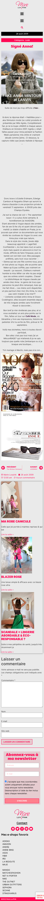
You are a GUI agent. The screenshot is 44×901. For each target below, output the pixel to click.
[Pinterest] (26, 829)
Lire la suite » (7, 534)
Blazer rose (11, 577)
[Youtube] (31, 829)
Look (27, 40)
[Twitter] (17, 829)
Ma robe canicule (16, 521)
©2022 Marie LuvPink (8, 899)
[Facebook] (13, 829)
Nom (3, 711)
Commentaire (8, 680)
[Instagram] (22, 829)
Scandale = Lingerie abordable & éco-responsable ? (17, 635)
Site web (5, 731)
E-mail (4, 721)
